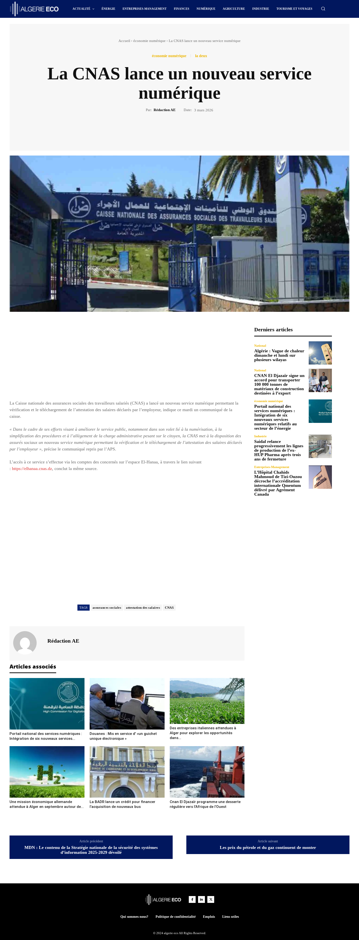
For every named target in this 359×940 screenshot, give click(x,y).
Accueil (124, 41)
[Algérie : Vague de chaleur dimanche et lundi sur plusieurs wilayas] (320, 353)
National (260, 345)
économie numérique (149, 41)
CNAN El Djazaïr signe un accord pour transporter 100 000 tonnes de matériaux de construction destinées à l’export (279, 384)
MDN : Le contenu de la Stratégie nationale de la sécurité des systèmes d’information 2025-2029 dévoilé (91, 850)
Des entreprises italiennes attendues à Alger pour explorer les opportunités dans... (203, 733)
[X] (174, 129)
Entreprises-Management (271, 467)
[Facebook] (163, 129)
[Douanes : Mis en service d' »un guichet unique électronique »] (127, 704)
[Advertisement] (127, 360)
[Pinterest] (185, 129)
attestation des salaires (143, 607)
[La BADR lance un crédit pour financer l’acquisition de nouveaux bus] (127, 772)
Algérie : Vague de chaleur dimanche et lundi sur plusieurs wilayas (279, 355)
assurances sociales (107, 607)
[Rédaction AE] (27, 643)
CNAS (169, 607)
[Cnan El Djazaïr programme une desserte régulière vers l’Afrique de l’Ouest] (207, 772)
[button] (323, 8)
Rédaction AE (165, 110)
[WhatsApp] (196, 129)
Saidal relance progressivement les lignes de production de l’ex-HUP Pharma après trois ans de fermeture (278, 450)
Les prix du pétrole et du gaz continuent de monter (268, 847)
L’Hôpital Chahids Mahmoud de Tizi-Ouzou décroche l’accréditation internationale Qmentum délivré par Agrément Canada (278, 483)
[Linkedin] (201, 899)
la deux (201, 56)
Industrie (260, 436)
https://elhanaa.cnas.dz (32, 468)
